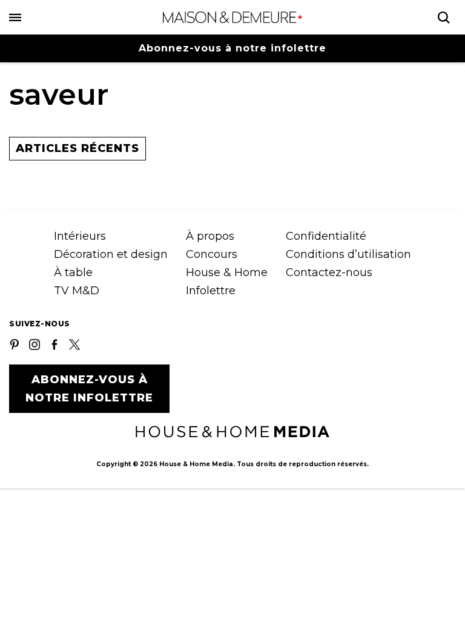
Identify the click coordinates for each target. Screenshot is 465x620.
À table (73, 272)
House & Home (227, 272)
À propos (210, 236)
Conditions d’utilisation (348, 254)
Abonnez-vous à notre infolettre (232, 48)
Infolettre (211, 290)
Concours (211, 254)
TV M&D (76, 290)
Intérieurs (80, 236)
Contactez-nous (329, 272)
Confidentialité (326, 236)
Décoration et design (111, 254)
